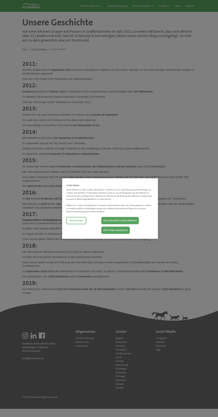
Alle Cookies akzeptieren (115, 230)
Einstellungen (76, 220)
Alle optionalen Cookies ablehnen (120, 220)
